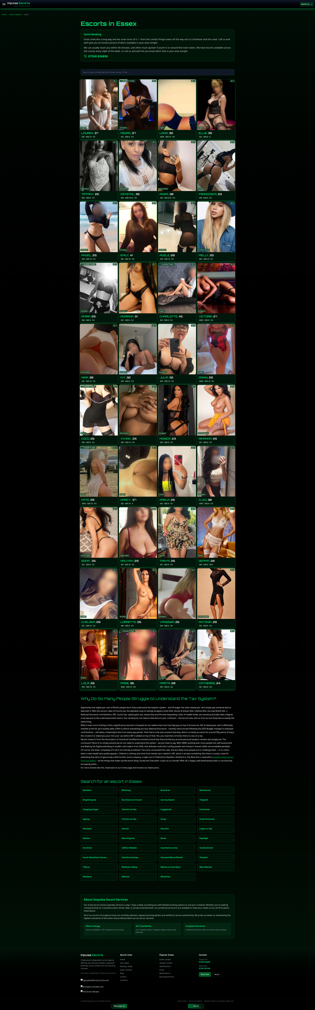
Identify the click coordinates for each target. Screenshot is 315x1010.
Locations (124, 980)
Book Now (205, 974)
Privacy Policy (182, 1001)
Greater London (165, 963)
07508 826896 (98, 56)
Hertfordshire (165, 966)
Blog (122, 973)
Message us (119, 1006)
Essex (161, 970)
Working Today (126, 966)
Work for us (305, 4)
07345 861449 (204, 968)
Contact (123, 977)
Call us (196, 1006)
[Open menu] (3, 4)
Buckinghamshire (166, 977)
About (216, 974)
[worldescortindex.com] (92, 986)
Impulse (18, 3)
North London (165, 959)
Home (4, 14)
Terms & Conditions (195, 1001)
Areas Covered (15, 14)
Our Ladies (124, 963)
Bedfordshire (164, 973)
